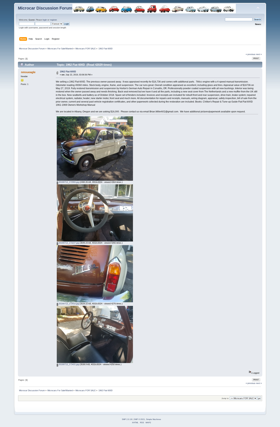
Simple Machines (153, 419)
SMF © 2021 (139, 419)
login (45, 20)
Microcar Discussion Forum (45, 8)
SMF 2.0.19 (127, 419)
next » (259, 54)
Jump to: (225, 398)
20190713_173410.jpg (68, 303)
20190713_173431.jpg (68, 364)
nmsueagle (28, 72)
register (53, 20)
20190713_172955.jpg (68, 182)
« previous (250, 54)
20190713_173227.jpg (68, 243)
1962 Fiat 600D (68, 71)
